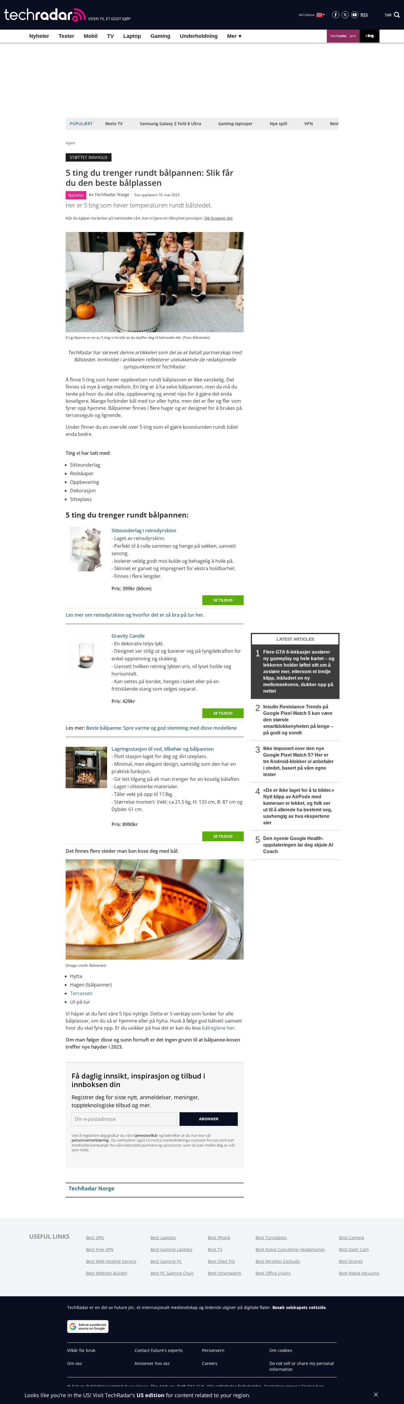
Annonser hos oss (152, 1363)
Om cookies (280, 1350)
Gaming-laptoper (235, 123)
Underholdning (199, 36)
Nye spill (278, 123)
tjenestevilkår (146, 1135)
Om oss (74, 1363)
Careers (209, 1363)
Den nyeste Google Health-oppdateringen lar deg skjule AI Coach (298, 845)
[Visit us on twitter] (345, 14)
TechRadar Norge (112, 194)
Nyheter (39, 36)
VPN (308, 123)
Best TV (215, 1249)
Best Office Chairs (273, 1273)
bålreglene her (218, 1028)
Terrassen (81, 993)
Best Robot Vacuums (359, 1273)
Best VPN (95, 1237)
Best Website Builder (106, 1273)
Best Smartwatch (224, 1273)
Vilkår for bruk (81, 1350)
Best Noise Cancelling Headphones (290, 1249)
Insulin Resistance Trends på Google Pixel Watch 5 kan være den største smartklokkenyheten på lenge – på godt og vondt (298, 719)
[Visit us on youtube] (354, 14)
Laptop (132, 36)
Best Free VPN (100, 1249)
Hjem (70, 143)
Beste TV (114, 123)
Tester (66, 36)
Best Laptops (163, 1237)
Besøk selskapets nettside (299, 1307)
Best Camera (351, 1237)
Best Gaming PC (166, 1261)
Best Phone (219, 1237)
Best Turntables (271, 1237)
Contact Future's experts (159, 1350)
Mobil (91, 36)
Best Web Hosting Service (111, 1261)
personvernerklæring (90, 1140)
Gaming (160, 36)
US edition (150, 1395)
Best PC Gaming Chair (172, 1273)
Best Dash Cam (354, 1249)
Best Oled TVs (221, 1261)
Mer (232, 36)
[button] (392, 15)
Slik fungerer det (218, 218)
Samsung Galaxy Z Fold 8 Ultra (170, 123)
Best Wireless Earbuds (278, 1261)
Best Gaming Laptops (172, 1249)
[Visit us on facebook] (335, 14)
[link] (86, 550)
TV (110, 36)
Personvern (213, 1350)
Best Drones (351, 1261)
